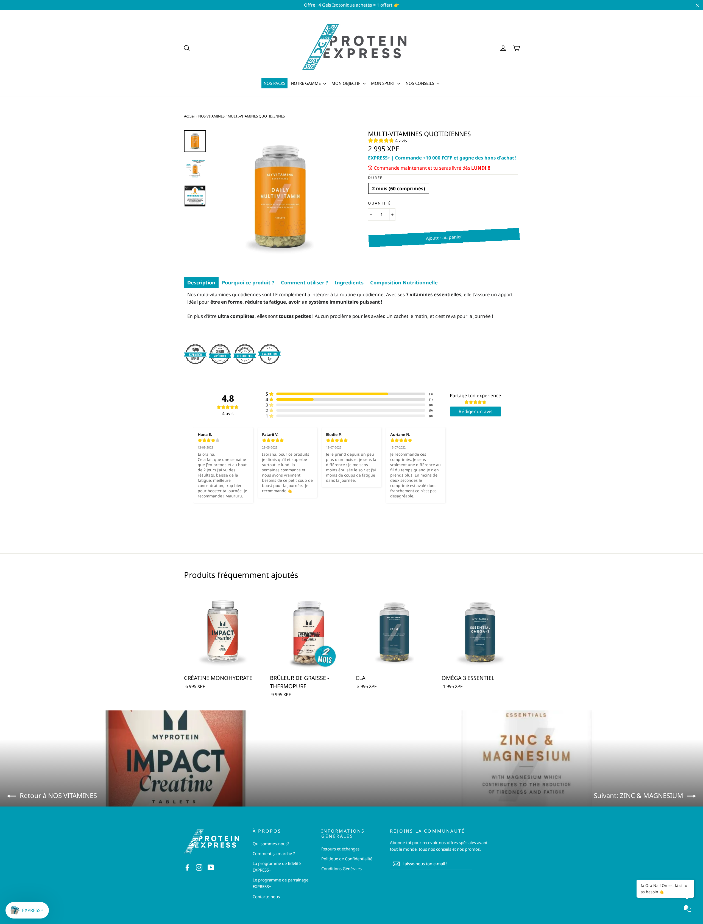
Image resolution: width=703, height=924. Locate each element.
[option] (279, 198)
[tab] (201, 282)
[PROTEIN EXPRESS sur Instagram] (199, 866)
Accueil (189, 116)
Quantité (379, 203)
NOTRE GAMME (306, 83)
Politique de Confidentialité (346, 858)
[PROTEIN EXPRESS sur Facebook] (187, 866)
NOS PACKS (274, 83)
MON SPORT (383, 83)
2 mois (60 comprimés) (398, 188)
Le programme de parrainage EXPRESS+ (280, 883)
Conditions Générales (341, 868)
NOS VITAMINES (211, 116)
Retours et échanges (340, 849)
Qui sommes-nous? (271, 843)
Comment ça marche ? (274, 853)
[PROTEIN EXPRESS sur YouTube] (211, 866)
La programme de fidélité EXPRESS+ (277, 867)
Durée (375, 178)
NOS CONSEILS (420, 83)
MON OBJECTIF (346, 83)
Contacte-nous (266, 896)
